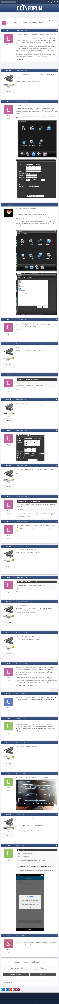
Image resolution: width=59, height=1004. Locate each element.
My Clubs (8, 91)
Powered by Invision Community (29, 1001)
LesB (10, 23)
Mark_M (8, 205)
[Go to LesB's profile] (4, 23)
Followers (51, 20)
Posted (21, 30)
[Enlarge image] (36, 250)
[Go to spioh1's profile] (8, 943)
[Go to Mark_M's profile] (8, 213)
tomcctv (8, 70)
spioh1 (8, 935)
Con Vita (8, 693)
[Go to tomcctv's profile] (8, 78)
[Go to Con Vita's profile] (8, 702)
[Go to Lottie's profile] (8, 726)
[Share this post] (56, 30)
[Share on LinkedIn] (16, 989)
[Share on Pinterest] (18, 989)
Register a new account (16, 974)
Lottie (8, 718)
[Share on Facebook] (4, 989)
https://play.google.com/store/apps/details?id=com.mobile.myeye (32, 830)
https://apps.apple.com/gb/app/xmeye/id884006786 (29, 825)
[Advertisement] (29, 15)
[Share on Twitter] (2, 989)
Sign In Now (42, 974)
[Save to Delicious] (9, 989)
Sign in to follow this (7, 20)
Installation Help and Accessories (30, 23)
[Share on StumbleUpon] (14, 989)
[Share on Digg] (7, 989)
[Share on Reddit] (11, 989)
